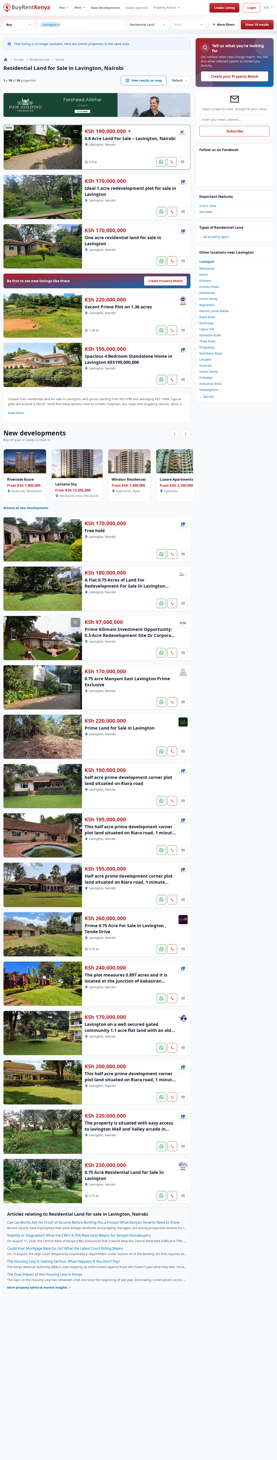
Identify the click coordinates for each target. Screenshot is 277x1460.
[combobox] (92, 25)
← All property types (214, 237)
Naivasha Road (210, 335)
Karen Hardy (208, 299)
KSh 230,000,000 (105, 1165)
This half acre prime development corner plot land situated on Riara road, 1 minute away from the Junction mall (130, 1080)
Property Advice (164, 7)
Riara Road (207, 317)
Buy (62, 7)
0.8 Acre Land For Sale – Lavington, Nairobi (130, 138)
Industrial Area (210, 384)
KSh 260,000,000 (105, 918)
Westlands (206, 268)
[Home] (5, 60)
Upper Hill (206, 329)
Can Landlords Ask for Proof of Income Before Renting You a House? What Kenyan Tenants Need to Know (93, 1222)
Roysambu (206, 305)
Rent (77, 7)
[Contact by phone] (172, 162)
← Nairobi (206, 397)
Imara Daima (208, 371)
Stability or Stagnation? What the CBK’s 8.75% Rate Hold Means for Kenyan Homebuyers (79, 1235)
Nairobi (59, 59)
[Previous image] (10, 147)
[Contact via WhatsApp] (161, 162)
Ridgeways (207, 347)
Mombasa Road (210, 353)
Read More (16, 413)
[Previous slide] (174, 434)
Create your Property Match (235, 76)
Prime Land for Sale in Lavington (120, 728)
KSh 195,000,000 (105, 348)
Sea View (205, 212)
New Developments (105, 8)
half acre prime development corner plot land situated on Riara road (128, 780)
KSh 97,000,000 (104, 622)
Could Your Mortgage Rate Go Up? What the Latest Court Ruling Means (65, 1248)
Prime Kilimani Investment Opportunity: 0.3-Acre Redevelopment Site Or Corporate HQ (130, 635)
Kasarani (205, 365)
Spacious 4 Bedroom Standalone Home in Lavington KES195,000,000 (128, 359)
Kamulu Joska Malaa (214, 311)
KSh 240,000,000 (105, 967)
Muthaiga (206, 323)
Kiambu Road (209, 287)
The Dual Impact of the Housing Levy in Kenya (44, 1274)
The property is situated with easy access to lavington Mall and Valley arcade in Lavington (129, 1129)
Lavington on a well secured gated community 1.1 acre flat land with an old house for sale (128, 1030)
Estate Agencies (136, 8)
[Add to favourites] (75, 131)
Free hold (95, 530)
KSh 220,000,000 (105, 299)
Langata (205, 359)
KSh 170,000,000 (105, 180)
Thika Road (207, 341)
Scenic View (207, 206)
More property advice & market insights (37, 1287)
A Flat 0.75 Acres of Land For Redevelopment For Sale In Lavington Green (125, 586)
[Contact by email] (182, 162)
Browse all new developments (25, 508)
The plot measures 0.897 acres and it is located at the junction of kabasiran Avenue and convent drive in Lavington (127, 981)
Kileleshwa (207, 293)
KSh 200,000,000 (105, 1066)
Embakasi (206, 377)
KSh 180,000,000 (105, 572)
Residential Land (39, 59)
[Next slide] (185, 434)
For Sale (19, 59)
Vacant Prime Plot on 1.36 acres (118, 307)
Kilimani (205, 281)
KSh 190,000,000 (105, 131)
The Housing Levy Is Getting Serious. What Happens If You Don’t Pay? (63, 1261)
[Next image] (75, 147)
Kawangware (208, 390)
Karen (203, 274)
